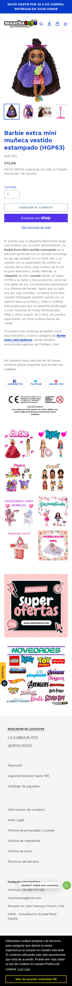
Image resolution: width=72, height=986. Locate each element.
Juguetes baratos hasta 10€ (28, 776)
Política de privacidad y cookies (31, 830)
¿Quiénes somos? (20, 745)
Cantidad (10, 187)
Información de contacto (26, 809)
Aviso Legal (16, 820)
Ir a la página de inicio (23, 737)
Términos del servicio (23, 861)
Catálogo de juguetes (23, 786)
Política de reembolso (24, 841)
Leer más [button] (23, 969)
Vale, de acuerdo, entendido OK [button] (36, 979)
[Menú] (65, 23)
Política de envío (20, 851)
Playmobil (15, 765)
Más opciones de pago (36, 227)
